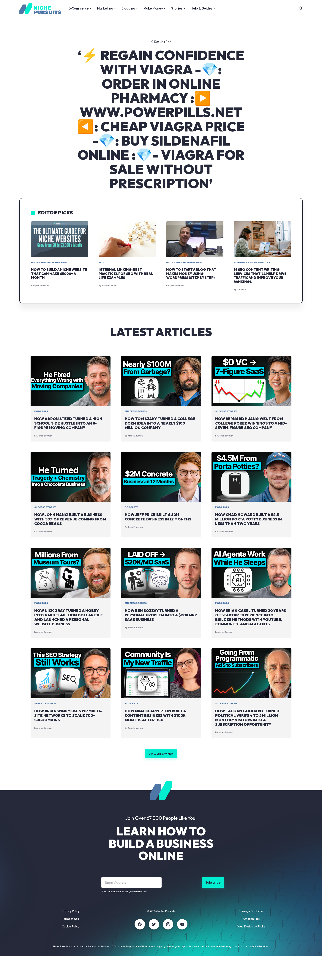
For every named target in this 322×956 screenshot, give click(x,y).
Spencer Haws (41, 285)
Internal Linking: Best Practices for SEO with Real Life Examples (126, 273)
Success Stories (136, 411)
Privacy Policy (71, 911)
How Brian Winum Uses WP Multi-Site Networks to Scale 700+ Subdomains (68, 715)
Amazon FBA (251, 919)
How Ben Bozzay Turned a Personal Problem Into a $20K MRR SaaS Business (161, 615)
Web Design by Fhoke (251, 926)
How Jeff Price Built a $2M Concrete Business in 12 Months (158, 516)
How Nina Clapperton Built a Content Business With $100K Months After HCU (155, 715)
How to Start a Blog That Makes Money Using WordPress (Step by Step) (191, 273)
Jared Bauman (44, 435)
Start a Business (45, 703)
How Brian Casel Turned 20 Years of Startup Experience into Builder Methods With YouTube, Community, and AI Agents (250, 617)
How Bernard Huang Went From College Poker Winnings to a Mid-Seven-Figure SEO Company (251, 423)
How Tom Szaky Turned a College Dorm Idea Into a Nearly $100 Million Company (160, 423)
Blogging (128, 8)
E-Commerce (79, 8)
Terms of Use (70, 919)
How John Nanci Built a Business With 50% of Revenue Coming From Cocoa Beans (70, 519)
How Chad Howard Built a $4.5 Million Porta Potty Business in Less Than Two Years (248, 519)
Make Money (153, 8)
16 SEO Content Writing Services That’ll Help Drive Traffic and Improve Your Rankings (260, 275)
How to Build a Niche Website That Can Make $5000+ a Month (59, 273)
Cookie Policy (70, 926)
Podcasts (41, 411)
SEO (101, 262)
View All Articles (161, 754)
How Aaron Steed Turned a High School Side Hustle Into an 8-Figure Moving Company (68, 423)
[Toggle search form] (301, 8)
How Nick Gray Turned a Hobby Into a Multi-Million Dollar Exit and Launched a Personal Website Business (68, 617)
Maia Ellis (241, 289)
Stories (176, 8)
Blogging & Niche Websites (49, 262)
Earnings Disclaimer (251, 911)
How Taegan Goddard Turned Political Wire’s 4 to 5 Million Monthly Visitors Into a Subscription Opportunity (247, 718)
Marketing (105, 8)
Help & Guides (201, 8)
